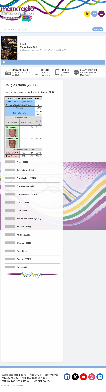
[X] (75, 376)
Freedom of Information (16, 381)
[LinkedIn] (99, 376)
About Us (35, 375)
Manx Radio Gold (29, 47)
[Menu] (101, 14)
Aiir (22, 385)
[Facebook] (67, 376)
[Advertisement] (53, 318)
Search (98, 29)
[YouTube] (83, 376)
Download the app (65, 73)
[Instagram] (91, 376)
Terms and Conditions (35, 378)
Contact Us (51, 375)
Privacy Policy (10, 378)
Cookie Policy (42, 381)
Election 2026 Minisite (14, 375)
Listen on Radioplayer (45, 73)
